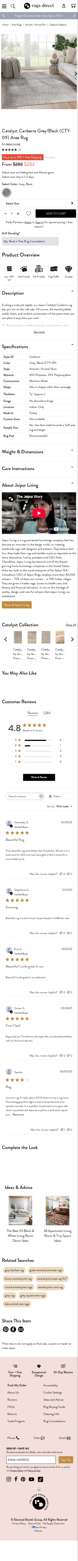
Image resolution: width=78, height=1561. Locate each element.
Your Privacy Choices (40, 1529)
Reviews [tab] (32, 712)
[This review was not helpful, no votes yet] (68, 874)
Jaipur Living (12, 144)
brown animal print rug (18, 1278)
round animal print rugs (18, 1287)
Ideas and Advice (53, 1399)
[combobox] (59, 806)
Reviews (12, 1399)
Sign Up (66, 1460)
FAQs (11, 1407)
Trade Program (16, 1421)
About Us (13, 1392)
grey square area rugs (32, 1295)
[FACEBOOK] (15, 1479)
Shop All (71, 625)
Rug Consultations (54, 1421)
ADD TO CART (56, 213)
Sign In (39, 222)
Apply (27, 222)
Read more (18, 1115)
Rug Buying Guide (54, 1407)
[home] (39, 8)
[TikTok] (40, 1479)
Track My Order (16, 1385)
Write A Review (39, 777)
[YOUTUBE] (31, 1479)
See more (39, 332)
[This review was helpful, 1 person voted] (62, 1129)
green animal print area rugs (46, 1270)
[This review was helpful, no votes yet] (61, 874)
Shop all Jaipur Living (16, 605)
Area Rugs (17, 24)
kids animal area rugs (17, 1304)
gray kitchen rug (14, 1270)
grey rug (9, 1295)
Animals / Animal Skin (35, 24)
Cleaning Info (51, 1414)
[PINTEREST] (23, 1479)
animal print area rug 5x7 (52, 1278)
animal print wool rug (50, 1287)
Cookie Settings (52, 1392)
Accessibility (50, 1385)
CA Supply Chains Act (53, 1523)
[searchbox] (22, 796)
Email (62, 1438)
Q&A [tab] (47, 712)
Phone (11, 1438)
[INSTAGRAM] (8, 1479)
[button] (73, 5)
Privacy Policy (16, 1470)
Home (5, 24)
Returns (12, 1414)
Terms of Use (34, 1470)
